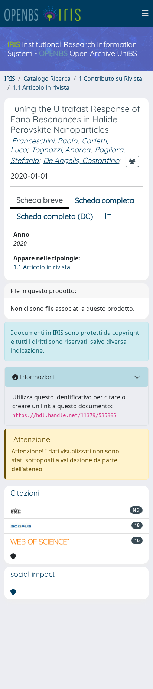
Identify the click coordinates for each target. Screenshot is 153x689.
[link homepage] (45, 13)
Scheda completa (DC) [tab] (55, 216)
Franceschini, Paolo (44, 140)
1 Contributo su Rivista (110, 78)
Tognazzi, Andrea (60, 149)
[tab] (109, 216)
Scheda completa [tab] (104, 200)
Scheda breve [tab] (39, 199)
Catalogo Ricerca (47, 78)
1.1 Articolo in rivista (41, 87)
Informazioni (36, 376)
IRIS (9, 78)
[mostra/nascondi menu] (145, 13)
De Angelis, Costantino (81, 160)
